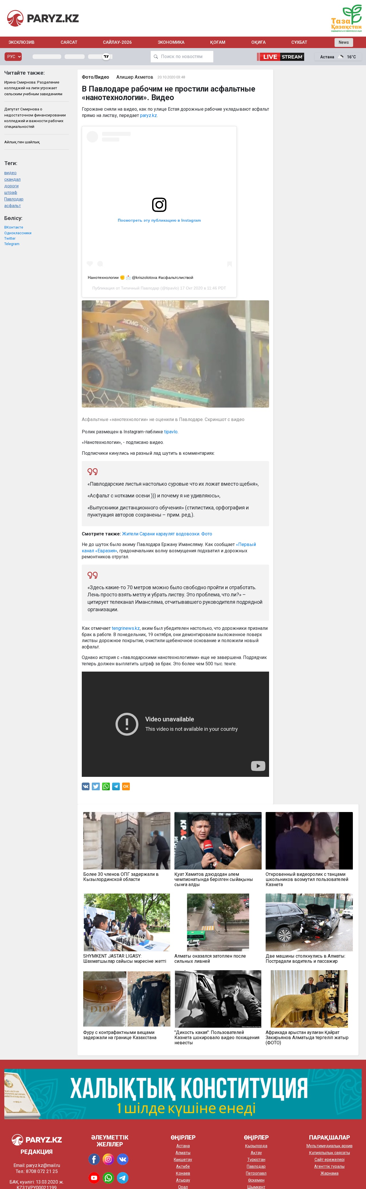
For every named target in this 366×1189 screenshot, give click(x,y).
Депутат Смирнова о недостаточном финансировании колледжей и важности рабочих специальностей (35, 118)
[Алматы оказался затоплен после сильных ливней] (218, 922)
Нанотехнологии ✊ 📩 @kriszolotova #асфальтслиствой (140, 277)
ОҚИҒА (258, 42)
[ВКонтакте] (85, 788)
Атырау (183, 1180)
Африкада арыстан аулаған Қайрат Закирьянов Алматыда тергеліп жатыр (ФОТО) (307, 1037)
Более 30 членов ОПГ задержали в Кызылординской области (121, 877)
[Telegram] (116, 788)
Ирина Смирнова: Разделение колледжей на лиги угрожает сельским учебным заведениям (33, 88)
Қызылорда (256, 1146)
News (344, 42)
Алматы (183, 1152)
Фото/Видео (95, 77)
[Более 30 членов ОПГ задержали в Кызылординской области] (126, 841)
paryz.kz (148, 115)
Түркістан (256, 1159)
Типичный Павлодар (140, 288)
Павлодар (13, 199)
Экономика (171, 42)
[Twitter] (96, 788)
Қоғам (217, 42)
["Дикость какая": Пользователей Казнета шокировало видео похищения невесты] (218, 999)
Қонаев (183, 1173)
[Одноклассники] (126, 788)
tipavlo (171, 431)
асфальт (12, 205)
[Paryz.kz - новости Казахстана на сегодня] (43, 18)
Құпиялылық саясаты (329, 1152)
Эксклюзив (22, 42)
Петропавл (256, 1173)
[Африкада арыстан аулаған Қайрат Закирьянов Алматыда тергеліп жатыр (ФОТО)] (309, 999)
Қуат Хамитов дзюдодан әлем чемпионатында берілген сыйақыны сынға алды (213, 879)
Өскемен (256, 1180)
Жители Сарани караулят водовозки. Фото (167, 534)
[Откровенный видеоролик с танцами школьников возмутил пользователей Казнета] (309, 841)
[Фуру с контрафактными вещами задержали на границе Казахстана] (126, 999)
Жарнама (330, 1173)
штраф (10, 192)
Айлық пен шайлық (22, 142)
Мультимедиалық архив (330, 1146)
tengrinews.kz (126, 628)
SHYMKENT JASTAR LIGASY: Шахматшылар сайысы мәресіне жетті (124, 959)
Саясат (69, 42)
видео (10, 172)
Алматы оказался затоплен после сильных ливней (210, 959)
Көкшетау (183, 1159)
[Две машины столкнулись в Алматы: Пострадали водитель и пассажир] (309, 922)
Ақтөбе (183, 1166)
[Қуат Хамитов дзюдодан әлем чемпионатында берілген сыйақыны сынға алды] (218, 841)
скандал (12, 179)
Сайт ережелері (330, 1159)
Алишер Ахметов (134, 77)
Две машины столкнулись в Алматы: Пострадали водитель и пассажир (305, 959)
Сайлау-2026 (117, 42)
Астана (183, 1146)
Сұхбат (299, 42)
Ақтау (256, 1152)
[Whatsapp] (106, 788)
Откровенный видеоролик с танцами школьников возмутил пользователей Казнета (307, 879)
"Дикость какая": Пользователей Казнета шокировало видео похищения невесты (216, 1037)
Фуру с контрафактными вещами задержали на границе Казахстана (119, 1035)
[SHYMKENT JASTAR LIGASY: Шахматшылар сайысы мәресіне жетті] (126, 922)
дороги (11, 186)
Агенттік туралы (329, 1166)
